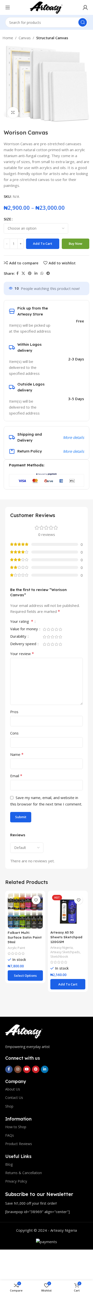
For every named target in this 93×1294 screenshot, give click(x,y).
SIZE (7, 218)
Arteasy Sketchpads (65, 952)
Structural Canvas (52, 37)
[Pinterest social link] (30, 273)
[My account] (85, 7)
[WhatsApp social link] (42, 273)
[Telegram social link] (48, 273)
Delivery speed (23, 644)
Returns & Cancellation (23, 1172)
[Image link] (23, 1031)
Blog (9, 1164)
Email (16, 775)
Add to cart (42, 243)
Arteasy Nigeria (61, 947)
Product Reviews (18, 1143)
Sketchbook (59, 956)
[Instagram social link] (18, 1069)
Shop (9, 1106)
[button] (68, 984)
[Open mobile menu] (8, 7)
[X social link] (23, 273)
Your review (22, 653)
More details (73, 437)
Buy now (75, 243)
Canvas (25, 37)
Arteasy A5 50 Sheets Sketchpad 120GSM (66, 937)
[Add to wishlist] (36, 900)
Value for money (24, 629)
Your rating (21, 621)
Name (17, 754)
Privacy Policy (16, 1181)
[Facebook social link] (17, 273)
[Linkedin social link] (36, 273)
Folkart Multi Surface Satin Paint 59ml (25, 937)
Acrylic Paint (16, 948)
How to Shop (15, 1126)
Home (7, 37)
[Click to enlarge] (13, 112)
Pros (14, 711)
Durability (18, 636)
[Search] (82, 22)
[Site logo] (46, 6)
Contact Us (14, 1097)
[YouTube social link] (27, 1069)
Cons (14, 733)
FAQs (9, 1135)
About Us (12, 1089)
